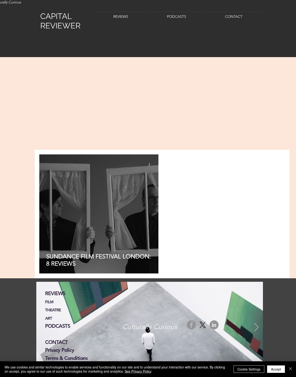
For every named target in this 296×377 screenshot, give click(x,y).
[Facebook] (191, 324)
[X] (202, 324)
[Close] (290, 369)
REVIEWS (55, 293)
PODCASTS (57, 326)
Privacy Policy (59, 350)
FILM (49, 302)
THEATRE (53, 310)
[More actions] (151, 164)
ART (48, 318)
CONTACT (56, 342)
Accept (276, 369)
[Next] (256, 327)
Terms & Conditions (66, 358)
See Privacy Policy (138, 371)
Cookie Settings (248, 369)
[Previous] (43, 327)
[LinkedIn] (214, 324)
